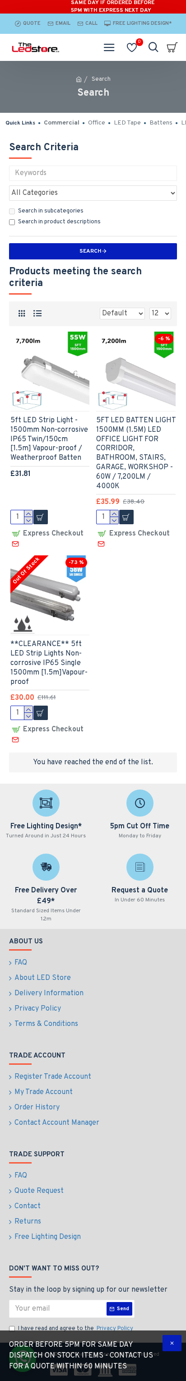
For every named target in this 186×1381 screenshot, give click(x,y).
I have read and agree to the (75, 1328)
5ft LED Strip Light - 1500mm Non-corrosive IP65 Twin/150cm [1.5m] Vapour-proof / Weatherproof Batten (49, 439)
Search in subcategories (51, 211)
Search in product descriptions (59, 222)
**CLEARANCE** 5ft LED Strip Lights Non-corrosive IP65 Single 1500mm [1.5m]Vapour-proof (49, 663)
